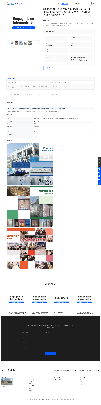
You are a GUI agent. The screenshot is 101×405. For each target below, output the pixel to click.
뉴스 (83, 3)
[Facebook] (8, 370)
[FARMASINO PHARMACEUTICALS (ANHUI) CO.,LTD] (14, 3)
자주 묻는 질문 (57, 379)
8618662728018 (81, 370)
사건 (81, 386)
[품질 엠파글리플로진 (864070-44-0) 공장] (62, 300)
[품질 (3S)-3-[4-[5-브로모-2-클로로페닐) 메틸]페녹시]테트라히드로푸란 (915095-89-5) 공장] (17, 300)
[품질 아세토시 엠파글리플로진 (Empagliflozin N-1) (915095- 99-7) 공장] (84, 300)
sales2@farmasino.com (68, 370)
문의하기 (4, 386)
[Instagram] (11, 370)
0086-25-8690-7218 (94, 370)
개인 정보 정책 (70, 399)
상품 (81, 381)
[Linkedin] (14, 370)
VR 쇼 (71, 3)
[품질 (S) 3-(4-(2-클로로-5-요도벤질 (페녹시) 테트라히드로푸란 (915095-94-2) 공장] (39, 300)
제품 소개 (64, 3)
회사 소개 (77, 3)
